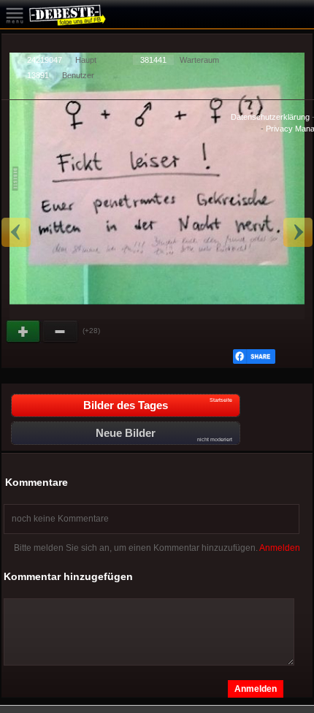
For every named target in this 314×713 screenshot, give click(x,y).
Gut (24, 331)
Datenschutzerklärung (270, 117)
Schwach (60, 331)
